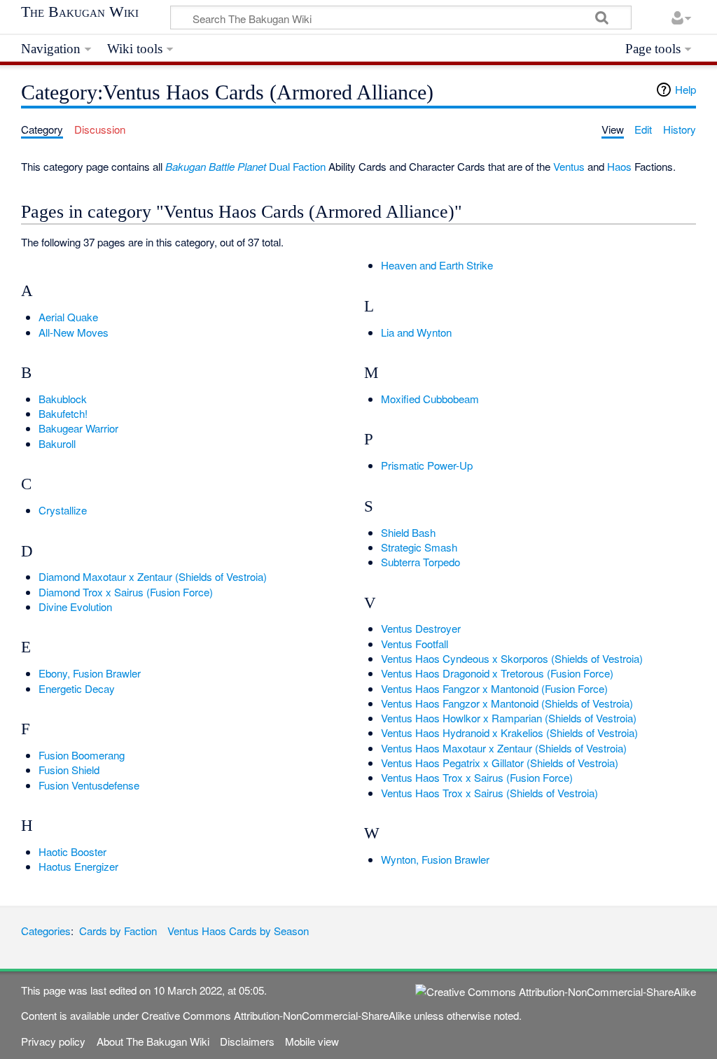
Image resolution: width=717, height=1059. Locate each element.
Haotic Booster (72, 851)
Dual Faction (297, 166)
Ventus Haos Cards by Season (238, 930)
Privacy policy (53, 1041)
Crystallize (63, 510)
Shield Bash (408, 532)
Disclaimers (247, 1041)
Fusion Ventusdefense (89, 785)
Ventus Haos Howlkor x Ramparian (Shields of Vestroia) (508, 717)
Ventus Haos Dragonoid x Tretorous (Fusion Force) (497, 673)
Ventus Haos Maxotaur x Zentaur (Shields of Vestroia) (504, 748)
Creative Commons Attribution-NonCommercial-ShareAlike (276, 1015)
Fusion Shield (69, 769)
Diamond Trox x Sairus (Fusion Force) (126, 591)
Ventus (569, 166)
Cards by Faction (118, 930)
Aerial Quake (68, 316)
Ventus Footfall (414, 643)
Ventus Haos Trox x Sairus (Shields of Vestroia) (489, 792)
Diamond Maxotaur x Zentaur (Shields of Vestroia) (153, 576)
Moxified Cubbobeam (430, 398)
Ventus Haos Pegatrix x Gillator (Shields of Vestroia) (499, 762)
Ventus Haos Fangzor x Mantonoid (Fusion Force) (494, 688)
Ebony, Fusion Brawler (90, 673)
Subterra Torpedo (420, 561)
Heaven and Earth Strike (437, 265)
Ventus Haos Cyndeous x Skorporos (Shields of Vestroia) (512, 658)
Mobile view (312, 1041)
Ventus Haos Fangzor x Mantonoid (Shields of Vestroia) (507, 703)
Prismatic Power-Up (427, 465)
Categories (46, 930)
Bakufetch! (63, 413)
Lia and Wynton (416, 332)
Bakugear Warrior (78, 428)
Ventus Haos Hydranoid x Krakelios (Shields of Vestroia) (509, 732)
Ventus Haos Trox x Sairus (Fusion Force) (477, 777)
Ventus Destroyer (421, 628)
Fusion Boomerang (82, 755)
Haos (619, 166)
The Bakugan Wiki (80, 12)
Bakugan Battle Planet (215, 166)
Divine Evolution (75, 606)
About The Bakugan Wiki (153, 1041)
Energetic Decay (77, 688)
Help (685, 89)
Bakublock (63, 398)
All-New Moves (74, 332)
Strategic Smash (419, 547)
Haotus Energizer (78, 866)
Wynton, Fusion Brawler (435, 859)
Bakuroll (57, 443)
